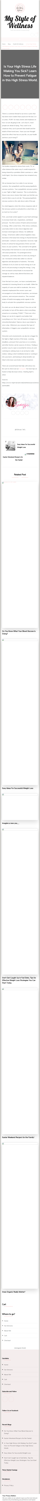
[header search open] (32, 34)
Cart (5, 1335)
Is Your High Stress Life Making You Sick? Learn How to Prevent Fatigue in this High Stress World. (20, 1445)
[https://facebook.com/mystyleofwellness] (5, 1399)
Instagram (22, 368)
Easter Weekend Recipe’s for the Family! (18, 1137)
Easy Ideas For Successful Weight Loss (17, 788)
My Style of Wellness (20, 22)
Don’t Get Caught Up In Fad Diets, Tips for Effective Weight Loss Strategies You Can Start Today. (19, 980)
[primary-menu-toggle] (20, 39)
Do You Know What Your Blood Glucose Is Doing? (19, 632)
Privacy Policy (8, 1485)
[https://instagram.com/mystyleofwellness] (11, 1399)
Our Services (8, 1325)
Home (6, 1321)
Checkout (7, 1340)
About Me (7, 1330)
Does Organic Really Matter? (13, 1292)
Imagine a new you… (10, 823)
